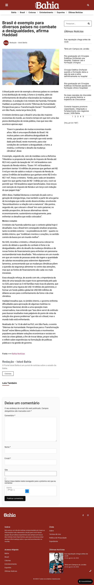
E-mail (8, 458)
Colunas (32, 12)
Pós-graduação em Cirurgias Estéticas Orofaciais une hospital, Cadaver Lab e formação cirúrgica (76, 59)
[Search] (89, 23)
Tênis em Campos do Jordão (76, 49)
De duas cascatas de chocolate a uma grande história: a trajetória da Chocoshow (77, 97)
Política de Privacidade (58, 538)
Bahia (13, 12)
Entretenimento (46, 12)
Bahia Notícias (18, 353)
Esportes (61, 12)
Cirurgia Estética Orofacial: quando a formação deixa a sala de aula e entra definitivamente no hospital (76, 73)
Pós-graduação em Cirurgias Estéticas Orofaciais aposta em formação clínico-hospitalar (77, 85)
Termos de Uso (55, 534)
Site (6, 470)
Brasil (22, 12)
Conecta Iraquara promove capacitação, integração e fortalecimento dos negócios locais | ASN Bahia (76, 109)
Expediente (53, 541)
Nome (8, 447)
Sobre (51, 531)
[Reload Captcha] (27, 491)
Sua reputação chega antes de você (77, 40)
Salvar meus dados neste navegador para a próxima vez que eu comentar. (30, 482)
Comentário (10, 415)
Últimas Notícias (75, 12)
